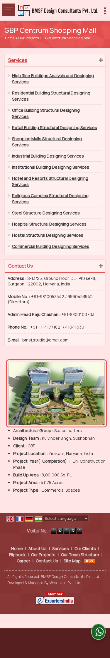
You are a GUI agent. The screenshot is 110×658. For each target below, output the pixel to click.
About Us (37, 548)
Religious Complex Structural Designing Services (50, 198)
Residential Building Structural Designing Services (51, 96)
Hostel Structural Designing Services (47, 235)
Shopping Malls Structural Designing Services (47, 142)
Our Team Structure (80, 554)
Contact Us (47, 561)
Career (23, 561)
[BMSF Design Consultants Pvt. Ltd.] (58, 10)
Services (17, 60)
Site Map (72, 561)
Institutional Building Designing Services (50, 167)
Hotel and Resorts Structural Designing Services (50, 181)
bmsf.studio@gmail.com (45, 340)
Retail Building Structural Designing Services (54, 127)
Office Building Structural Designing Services (46, 113)
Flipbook (17, 554)
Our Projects (28, 37)
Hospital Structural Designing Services (49, 224)
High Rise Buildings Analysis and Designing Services (53, 78)
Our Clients (85, 548)
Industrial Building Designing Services (48, 156)
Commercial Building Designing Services (50, 246)
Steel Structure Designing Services (46, 213)
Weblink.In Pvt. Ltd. (65, 582)
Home (9, 37)
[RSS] (89, 561)
